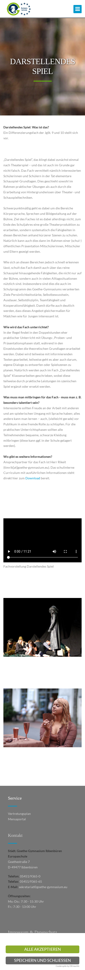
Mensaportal (17, 819)
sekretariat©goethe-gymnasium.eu (43, 887)
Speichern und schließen (42, 960)
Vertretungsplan (19, 814)
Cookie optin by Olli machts (67, 966)
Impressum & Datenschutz (32, 932)
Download (32, 478)
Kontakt (15, 835)
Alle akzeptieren (42, 949)
